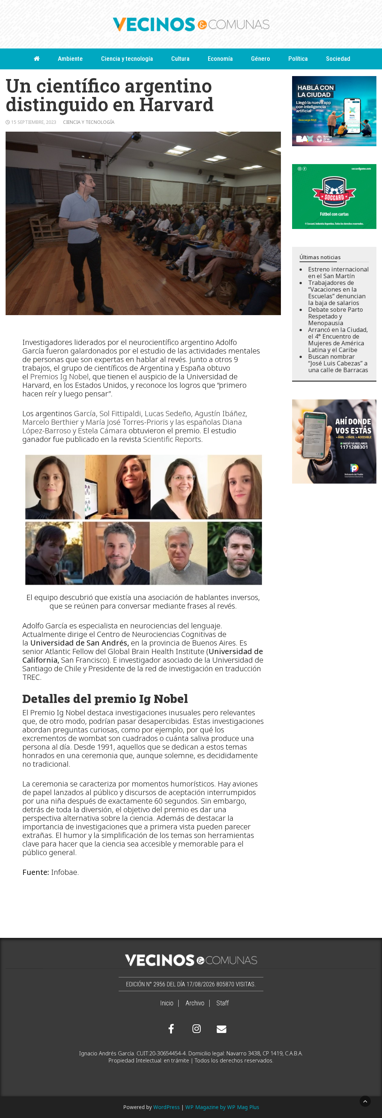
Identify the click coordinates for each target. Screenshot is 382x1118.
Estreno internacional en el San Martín (338, 272)
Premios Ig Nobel (59, 376)
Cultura (180, 58)
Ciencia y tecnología (127, 58)
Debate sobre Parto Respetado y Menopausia (335, 316)
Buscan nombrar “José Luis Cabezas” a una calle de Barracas (338, 363)
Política (298, 58)
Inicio (166, 1003)
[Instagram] (195, 1029)
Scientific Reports (172, 439)
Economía (220, 58)
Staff (222, 1003)
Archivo (194, 1003)
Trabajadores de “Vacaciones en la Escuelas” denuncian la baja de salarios (337, 293)
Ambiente (70, 58)
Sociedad (338, 58)
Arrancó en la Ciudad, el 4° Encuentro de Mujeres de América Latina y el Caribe (338, 340)
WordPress (166, 1107)
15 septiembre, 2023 (33, 122)
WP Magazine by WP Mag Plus (222, 1107)
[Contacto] (220, 1029)
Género (260, 58)
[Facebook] (171, 1029)
